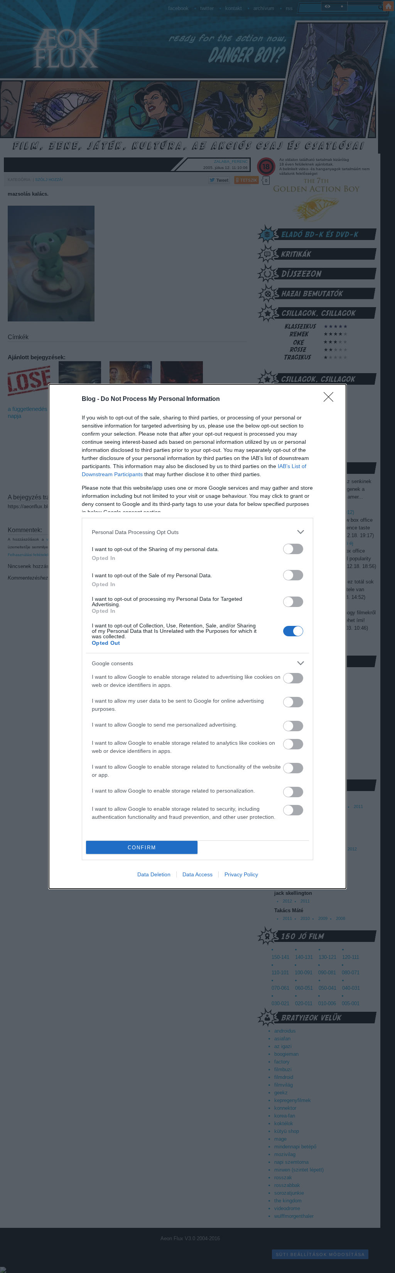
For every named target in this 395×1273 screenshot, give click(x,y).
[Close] (331, 399)
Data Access (197, 874)
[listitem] (197, 532)
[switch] (293, 549)
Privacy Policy (241, 874)
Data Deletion (153, 874)
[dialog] (197, 636)
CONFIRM (142, 847)
